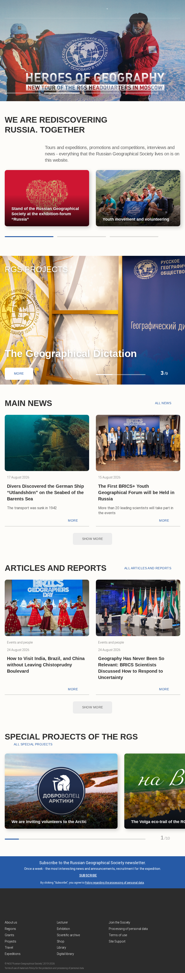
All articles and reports (147, 568)
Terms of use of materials (16, 968)
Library (61, 947)
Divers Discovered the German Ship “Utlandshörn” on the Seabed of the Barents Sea (45, 492)
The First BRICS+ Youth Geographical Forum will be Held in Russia (136, 492)
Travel (9, 947)
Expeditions (13, 954)
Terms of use (118, 935)
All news (163, 403)
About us (11, 922)
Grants (9, 935)
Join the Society (119, 922)
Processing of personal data (128, 929)
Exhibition (63, 929)
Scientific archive (68, 935)
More (19, 373)
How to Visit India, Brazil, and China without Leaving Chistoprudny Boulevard (46, 665)
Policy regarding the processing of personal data (114, 882)
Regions (10, 929)
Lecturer (62, 922)
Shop (60, 941)
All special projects (33, 744)
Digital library (65, 954)
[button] (22, 93)
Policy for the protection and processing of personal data (56, 968)
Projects (10, 941)
